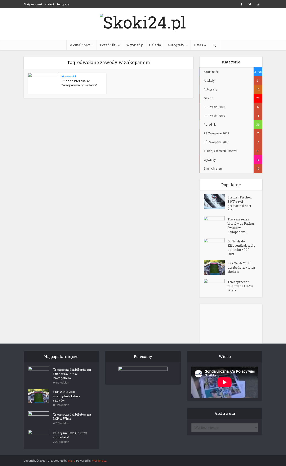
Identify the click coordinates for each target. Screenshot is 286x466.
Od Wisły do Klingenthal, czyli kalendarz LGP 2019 (241, 247)
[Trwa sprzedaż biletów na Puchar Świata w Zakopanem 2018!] (216, 223)
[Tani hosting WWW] (143, 373)
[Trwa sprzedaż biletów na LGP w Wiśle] (216, 286)
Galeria (155, 45)
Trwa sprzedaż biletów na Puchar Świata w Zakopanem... (241, 225)
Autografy (63, 4)
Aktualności (80, 45)
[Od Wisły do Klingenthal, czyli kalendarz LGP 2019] (216, 245)
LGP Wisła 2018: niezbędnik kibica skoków (241, 267)
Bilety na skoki (33, 4)
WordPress (99, 460)
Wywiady (134, 45)
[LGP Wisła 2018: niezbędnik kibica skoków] (216, 267)
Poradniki (108, 45)
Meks (71, 460)
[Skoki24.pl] (143, 21)
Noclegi (49, 4)
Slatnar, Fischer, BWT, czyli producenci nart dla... (240, 203)
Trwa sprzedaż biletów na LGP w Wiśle (240, 286)
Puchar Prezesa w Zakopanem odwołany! (79, 83)
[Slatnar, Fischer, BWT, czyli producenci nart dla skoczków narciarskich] (216, 201)
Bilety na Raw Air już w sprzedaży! (70, 435)
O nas (198, 45)
